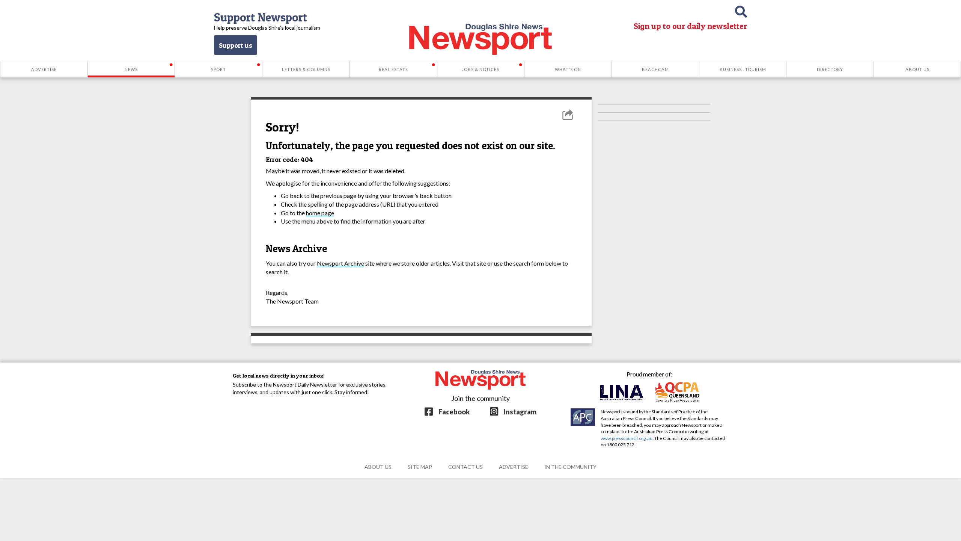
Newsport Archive (340, 263)
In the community (570, 467)
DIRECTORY (830, 69)
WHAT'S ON (568, 69)
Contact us (465, 467)
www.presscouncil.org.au (626, 438)
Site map (420, 467)
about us (378, 467)
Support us (235, 45)
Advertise (513, 467)
